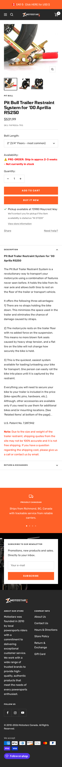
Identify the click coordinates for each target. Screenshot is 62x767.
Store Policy (41, 636)
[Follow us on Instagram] (15, 712)
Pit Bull (8, 96)
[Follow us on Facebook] (7, 712)
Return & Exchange (40, 645)
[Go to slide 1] (26, 525)
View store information (20, 223)
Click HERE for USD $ (37, 4)
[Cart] (56, 14)
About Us (40, 616)
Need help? (51, 230)
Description (11, 250)
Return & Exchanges (16, 465)
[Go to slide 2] (29, 525)
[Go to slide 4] (35, 525)
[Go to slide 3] (32, 525)
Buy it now (31, 200)
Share (7, 230)
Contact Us (41, 623)
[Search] (11, 14)
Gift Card (39, 654)
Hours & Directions (45, 629)
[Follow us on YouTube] (22, 712)
